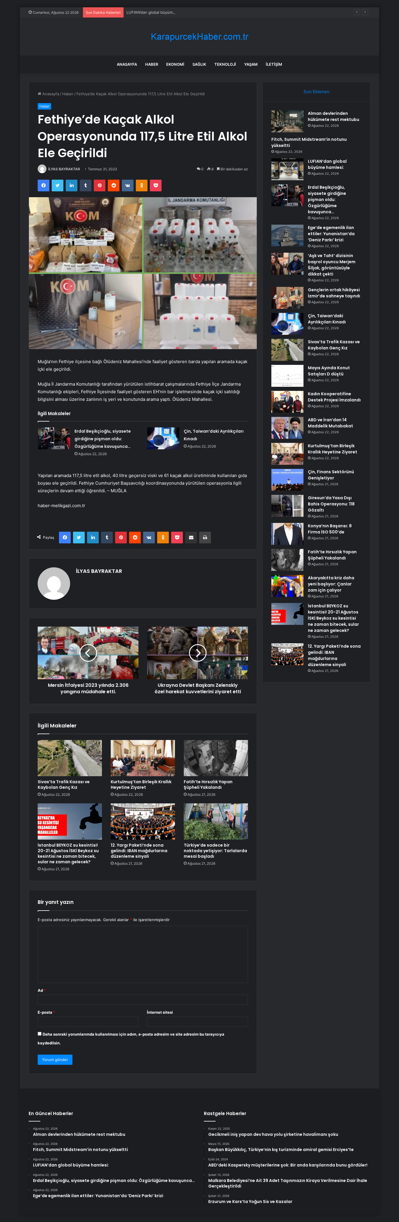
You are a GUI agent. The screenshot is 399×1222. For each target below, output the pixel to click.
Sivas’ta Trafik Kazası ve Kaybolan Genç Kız (64, 784)
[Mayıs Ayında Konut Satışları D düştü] (287, 376)
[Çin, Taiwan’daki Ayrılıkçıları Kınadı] (163, 438)
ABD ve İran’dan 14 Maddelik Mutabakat (330, 423)
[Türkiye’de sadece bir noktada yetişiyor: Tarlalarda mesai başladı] (216, 821)
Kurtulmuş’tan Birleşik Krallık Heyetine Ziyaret (141, 784)
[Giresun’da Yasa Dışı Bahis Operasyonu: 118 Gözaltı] (287, 506)
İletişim (274, 64)
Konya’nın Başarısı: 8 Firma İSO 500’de (330, 529)
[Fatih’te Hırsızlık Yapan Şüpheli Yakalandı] (216, 758)
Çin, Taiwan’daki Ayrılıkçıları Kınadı (327, 319)
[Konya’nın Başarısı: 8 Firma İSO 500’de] (287, 534)
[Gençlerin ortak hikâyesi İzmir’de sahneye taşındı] (287, 298)
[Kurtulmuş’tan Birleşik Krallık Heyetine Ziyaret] (143, 758)
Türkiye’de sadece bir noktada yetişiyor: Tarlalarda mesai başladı (215, 850)
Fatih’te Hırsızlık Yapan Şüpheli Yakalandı (208, 784)
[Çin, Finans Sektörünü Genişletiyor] (287, 480)
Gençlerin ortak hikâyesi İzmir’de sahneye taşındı (334, 293)
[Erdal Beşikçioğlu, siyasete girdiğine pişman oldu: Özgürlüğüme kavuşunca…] (54, 438)
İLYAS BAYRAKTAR (64, 169)
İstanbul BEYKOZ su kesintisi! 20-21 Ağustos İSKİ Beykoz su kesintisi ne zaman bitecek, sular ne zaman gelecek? (68, 853)
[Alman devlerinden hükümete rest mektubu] (287, 121)
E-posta (46, 1012)
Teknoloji (225, 64)
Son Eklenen (316, 91)
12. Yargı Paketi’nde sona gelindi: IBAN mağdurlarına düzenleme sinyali (139, 850)
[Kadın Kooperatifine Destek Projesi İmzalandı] (287, 402)
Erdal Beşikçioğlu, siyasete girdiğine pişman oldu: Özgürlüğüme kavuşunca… (102, 438)
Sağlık (199, 64)
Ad (42, 990)
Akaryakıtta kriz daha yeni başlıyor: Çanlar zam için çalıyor (331, 584)
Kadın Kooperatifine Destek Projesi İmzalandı (334, 397)
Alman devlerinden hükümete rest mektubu (333, 116)
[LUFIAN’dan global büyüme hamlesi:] (287, 169)
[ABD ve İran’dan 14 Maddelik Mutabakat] (287, 428)
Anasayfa (127, 64)
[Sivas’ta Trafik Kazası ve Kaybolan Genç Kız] (70, 758)
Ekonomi (175, 64)
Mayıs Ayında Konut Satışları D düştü (329, 371)
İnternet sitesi (160, 1012)
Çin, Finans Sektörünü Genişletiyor (331, 475)
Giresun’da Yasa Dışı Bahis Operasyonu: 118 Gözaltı (331, 504)
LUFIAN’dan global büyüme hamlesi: (158, 12)
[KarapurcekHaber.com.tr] (199, 37)
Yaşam (251, 64)
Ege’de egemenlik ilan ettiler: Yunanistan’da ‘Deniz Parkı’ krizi (331, 234)
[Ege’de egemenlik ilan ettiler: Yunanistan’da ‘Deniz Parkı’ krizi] (287, 236)
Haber (151, 64)
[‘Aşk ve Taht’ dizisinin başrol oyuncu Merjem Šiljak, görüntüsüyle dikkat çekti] (287, 264)
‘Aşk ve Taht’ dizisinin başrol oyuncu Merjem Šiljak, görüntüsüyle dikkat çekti (331, 265)
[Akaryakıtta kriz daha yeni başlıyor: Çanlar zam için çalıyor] (287, 586)
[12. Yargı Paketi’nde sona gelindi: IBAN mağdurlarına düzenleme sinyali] (143, 821)
